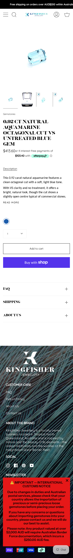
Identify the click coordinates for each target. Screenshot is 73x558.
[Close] (67, 480)
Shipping (11, 302)
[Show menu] (6, 14)
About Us (12, 406)
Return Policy (15, 399)
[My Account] (56, 14)
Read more (11, 202)
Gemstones (9, 114)
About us (12, 315)
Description (10, 168)
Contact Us (13, 413)
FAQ (6, 289)
